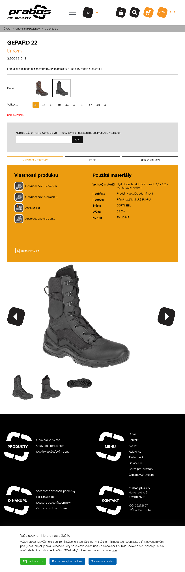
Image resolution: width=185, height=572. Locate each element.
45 (74, 105)
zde (114, 550)
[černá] (61, 88)
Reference (135, 451)
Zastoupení (136, 457)
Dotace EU (135, 463)
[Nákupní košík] (148, 12)
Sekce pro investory (141, 468)
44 (67, 105)
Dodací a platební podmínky (53, 502)
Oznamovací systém (141, 474)
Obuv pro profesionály (28, 28)
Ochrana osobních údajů (51, 508)
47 (90, 105)
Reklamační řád (45, 496)
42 (51, 105)
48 (98, 105)
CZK (162, 12)
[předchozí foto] (16, 316)
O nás (132, 434)
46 (82, 105)
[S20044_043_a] (81, 369)
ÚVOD (7, 28)
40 (36, 105)
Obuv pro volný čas (48, 440)
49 (105, 105)
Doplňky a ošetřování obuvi (53, 451)
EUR (173, 12)
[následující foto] (166, 316)
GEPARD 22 (51, 28)
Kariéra (133, 445)
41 (43, 105)
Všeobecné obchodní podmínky (55, 491)
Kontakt (134, 440)
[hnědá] (42, 88)
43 (59, 105)
